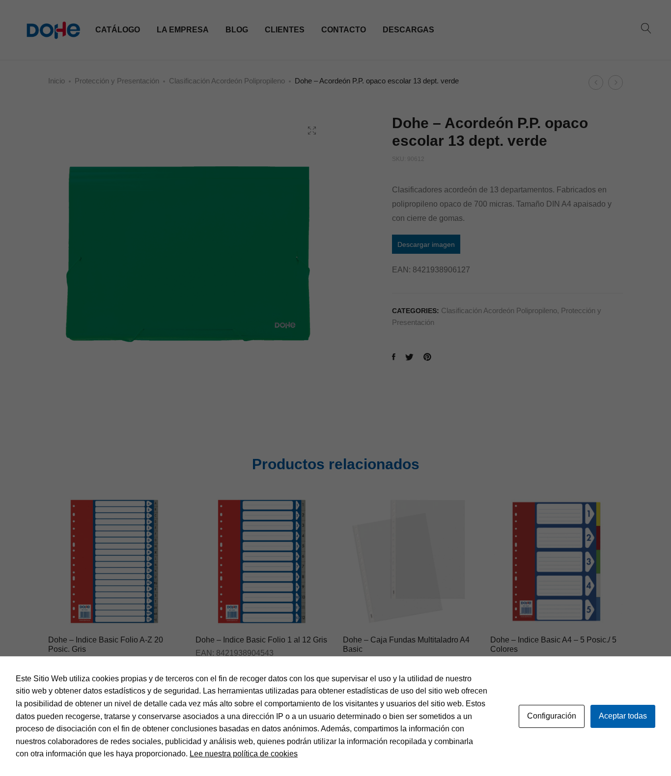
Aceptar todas (623, 716)
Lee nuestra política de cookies (244, 753)
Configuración (551, 716)
